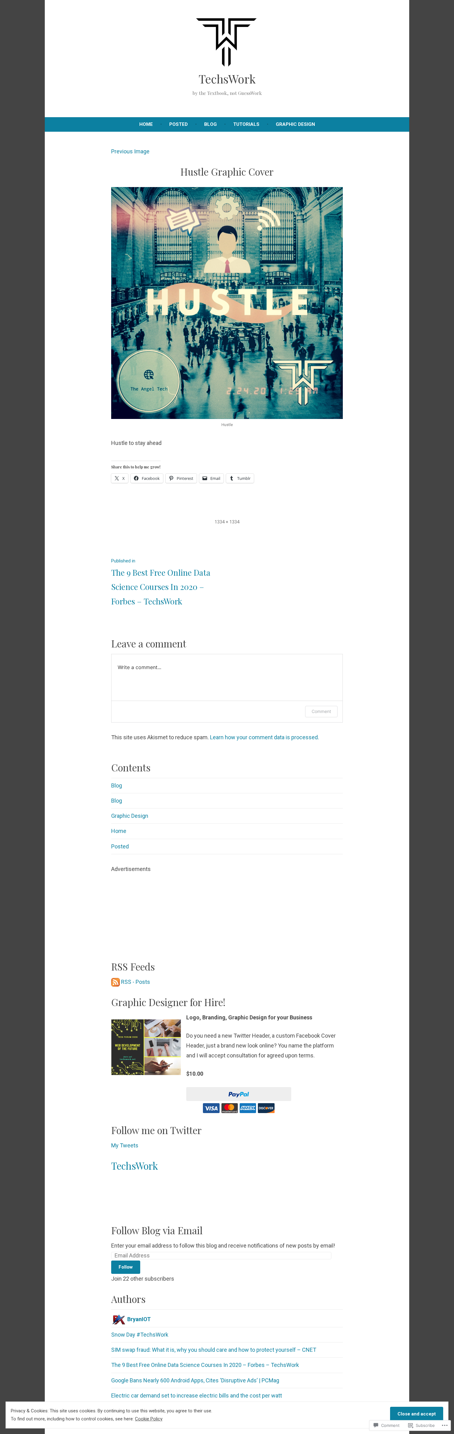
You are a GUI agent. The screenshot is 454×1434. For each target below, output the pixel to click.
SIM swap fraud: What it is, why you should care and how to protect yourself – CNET (213, 1350)
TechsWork (227, 78)
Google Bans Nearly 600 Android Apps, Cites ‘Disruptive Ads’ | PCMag (195, 1380)
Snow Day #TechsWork (139, 1334)
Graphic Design (295, 124)
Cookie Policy (148, 1419)
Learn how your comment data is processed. (264, 737)
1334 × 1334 (227, 522)
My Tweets (124, 1145)
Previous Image (130, 151)
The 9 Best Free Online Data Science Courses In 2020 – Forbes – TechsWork (205, 1365)
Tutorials (246, 124)
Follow (126, 1267)
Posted (178, 124)
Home (146, 124)
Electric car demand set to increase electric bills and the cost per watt (196, 1395)
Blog (210, 124)
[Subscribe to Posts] (115, 982)
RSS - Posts (135, 982)
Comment (321, 711)
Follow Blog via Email (157, 1230)
